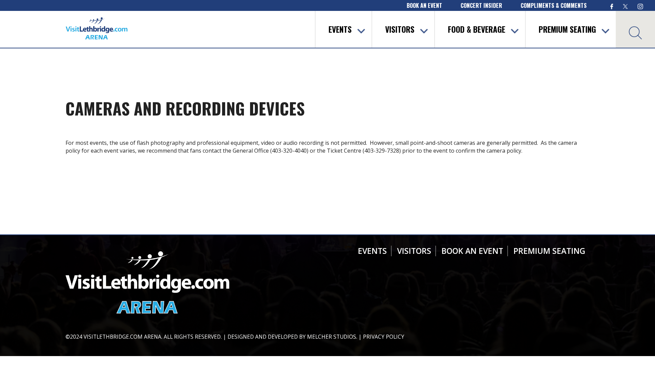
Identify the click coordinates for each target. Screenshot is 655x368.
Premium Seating (567, 29)
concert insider (481, 5)
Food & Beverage (476, 29)
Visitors (399, 29)
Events (340, 29)
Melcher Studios (331, 336)
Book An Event (472, 250)
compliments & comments (554, 5)
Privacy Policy (383, 336)
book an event (424, 5)
